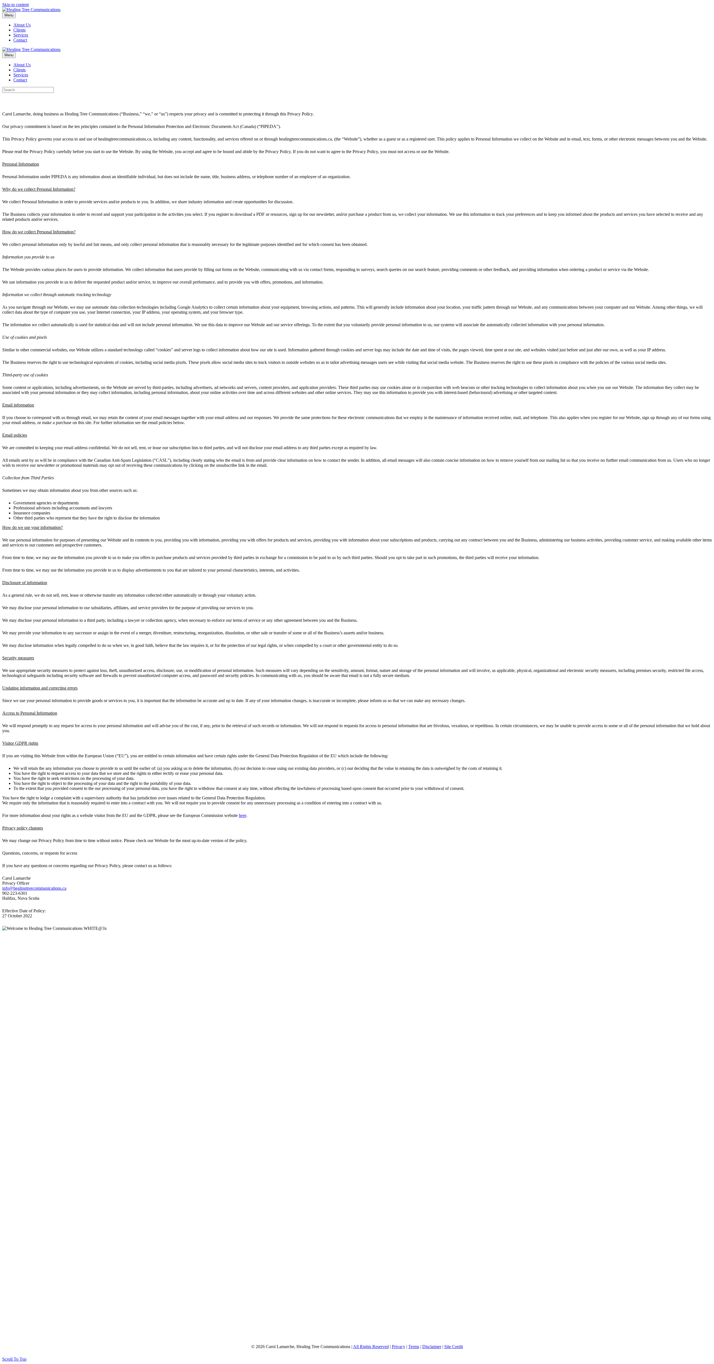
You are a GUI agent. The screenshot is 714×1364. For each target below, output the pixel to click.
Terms (413, 1346)
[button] (14, 1359)
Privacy (398, 1346)
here (242, 815)
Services (20, 35)
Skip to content (15, 4)
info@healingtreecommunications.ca (34, 888)
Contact (20, 40)
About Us (22, 25)
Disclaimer (431, 1346)
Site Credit (453, 1346)
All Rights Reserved (371, 1346)
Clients (19, 30)
